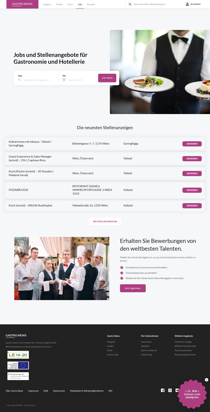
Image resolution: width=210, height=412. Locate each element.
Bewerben (192, 144)
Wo (64, 75)
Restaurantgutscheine (185, 354)
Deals (70, 4)
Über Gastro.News (14, 390)
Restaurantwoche (183, 350)
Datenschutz (59, 390)
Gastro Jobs (112, 354)
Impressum (33, 390)
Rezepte (91, 4)
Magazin (47, 4)
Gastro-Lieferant (149, 350)
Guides (59, 4)
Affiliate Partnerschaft (185, 346)
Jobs (80, 4)
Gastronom (146, 341)
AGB (46, 390)
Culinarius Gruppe (183, 341)
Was (20, 75)
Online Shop (146, 354)
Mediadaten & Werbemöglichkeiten (87, 390)
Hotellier (145, 346)
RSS (110, 390)
